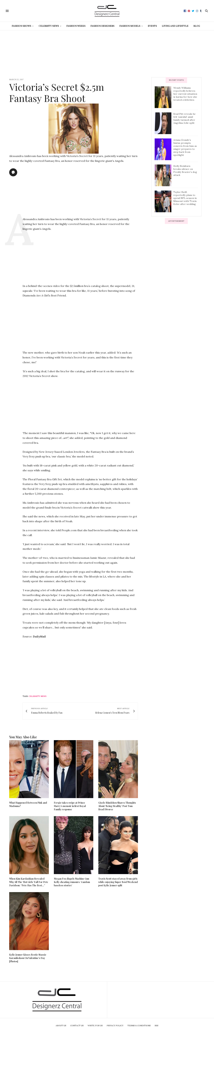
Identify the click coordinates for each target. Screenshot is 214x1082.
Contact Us (77, 1025)
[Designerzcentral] (107, 11)
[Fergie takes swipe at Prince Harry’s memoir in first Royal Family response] (73, 769)
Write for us (95, 1025)
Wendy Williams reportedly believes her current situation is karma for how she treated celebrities (185, 93)
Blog (196, 26)
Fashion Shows (21, 26)
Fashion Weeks (75, 26)
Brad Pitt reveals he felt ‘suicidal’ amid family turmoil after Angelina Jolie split (184, 118)
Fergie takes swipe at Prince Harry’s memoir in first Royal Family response (70, 806)
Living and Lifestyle (175, 26)
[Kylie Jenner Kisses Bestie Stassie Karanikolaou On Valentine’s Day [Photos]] (29, 921)
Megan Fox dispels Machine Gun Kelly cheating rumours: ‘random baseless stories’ (72, 882)
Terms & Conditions (139, 1025)
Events (152, 26)
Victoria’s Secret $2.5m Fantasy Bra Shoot (56, 92)
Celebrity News (49, 26)
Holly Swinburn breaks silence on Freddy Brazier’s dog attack (185, 170)
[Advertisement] (107, 53)
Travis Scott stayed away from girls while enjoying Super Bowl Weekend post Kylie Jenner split (118, 882)
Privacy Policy (115, 1025)
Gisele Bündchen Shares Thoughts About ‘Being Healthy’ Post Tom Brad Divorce (117, 806)
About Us (61, 1025)
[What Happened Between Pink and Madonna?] (29, 769)
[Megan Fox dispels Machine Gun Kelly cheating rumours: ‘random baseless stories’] (73, 845)
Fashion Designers (102, 26)
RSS (156, 1025)
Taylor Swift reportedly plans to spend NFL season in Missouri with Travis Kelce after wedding (185, 198)
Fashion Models (129, 26)
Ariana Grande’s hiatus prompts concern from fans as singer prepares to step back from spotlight (185, 147)
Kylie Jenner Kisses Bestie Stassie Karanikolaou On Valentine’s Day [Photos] (27, 958)
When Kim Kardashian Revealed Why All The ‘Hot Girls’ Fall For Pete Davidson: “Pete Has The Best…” (28, 882)
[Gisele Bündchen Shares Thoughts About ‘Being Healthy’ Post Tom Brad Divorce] (118, 769)
